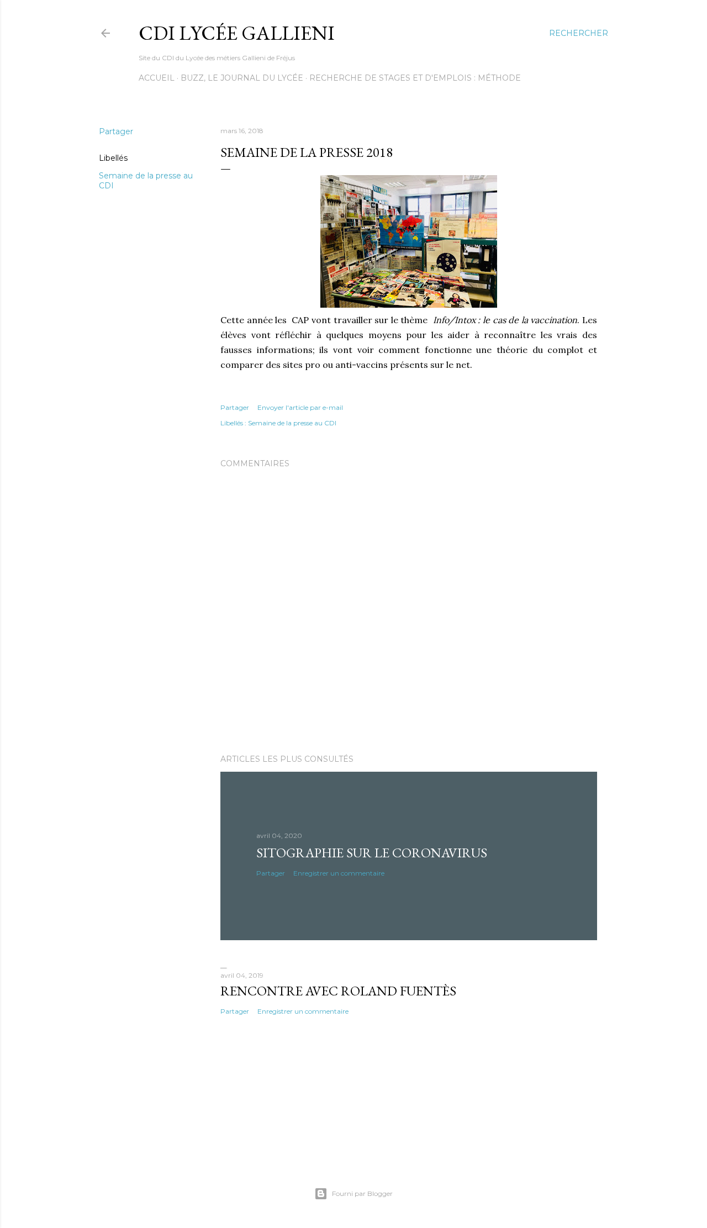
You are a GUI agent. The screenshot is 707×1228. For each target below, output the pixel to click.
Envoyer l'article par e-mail (300, 407)
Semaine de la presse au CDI (292, 423)
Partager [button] (116, 131)
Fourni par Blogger (362, 1193)
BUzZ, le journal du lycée (242, 78)
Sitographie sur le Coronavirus (371, 852)
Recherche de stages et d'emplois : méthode (415, 78)
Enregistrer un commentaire (338, 873)
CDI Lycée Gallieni (237, 33)
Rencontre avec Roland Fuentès (338, 990)
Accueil (157, 78)
